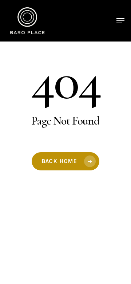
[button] (120, 20)
